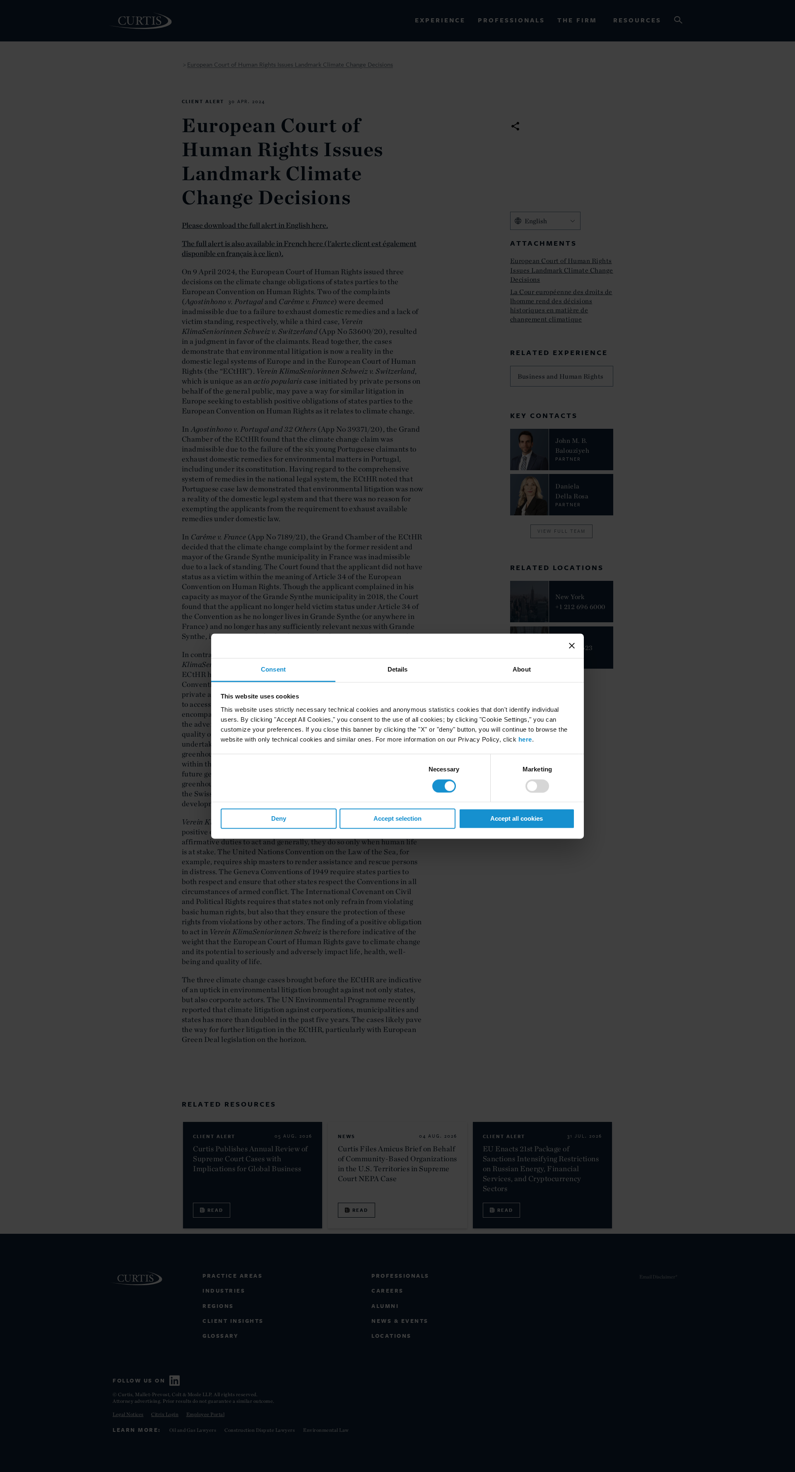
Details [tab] (398, 669)
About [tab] (522, 669)
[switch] (537, 786)
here (525, 739)
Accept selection (397, 818)
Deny (278, 818)
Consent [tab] (273, 669)
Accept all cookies (516, 818)
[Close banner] (572, 645)
